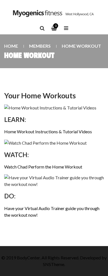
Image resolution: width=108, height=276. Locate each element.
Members (40, 45)
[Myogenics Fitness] (54, 13)
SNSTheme (53, 264)
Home (11, 45)
